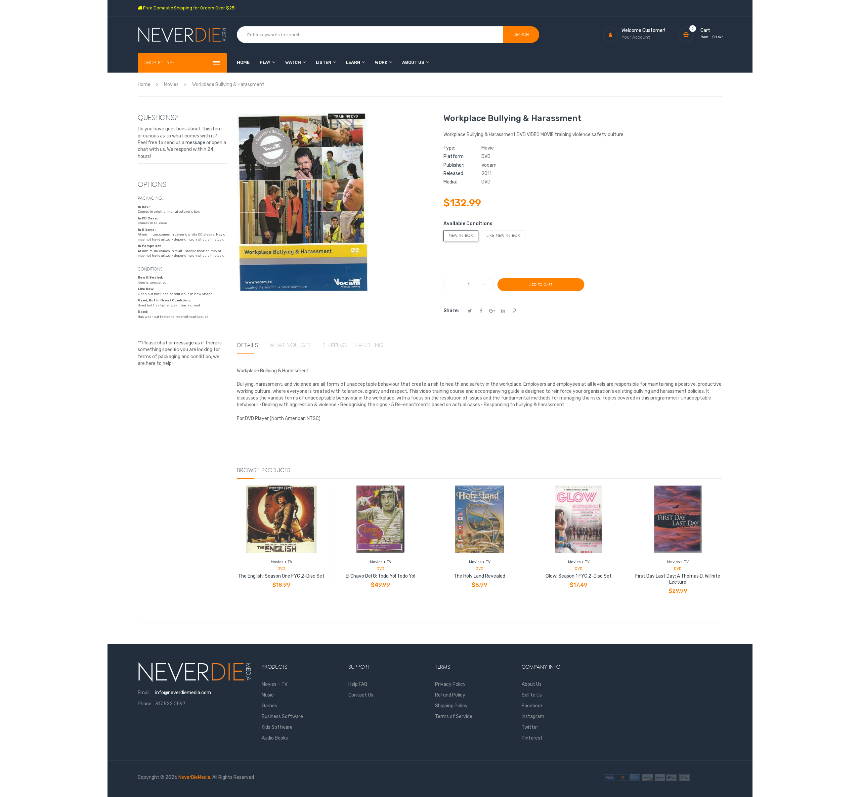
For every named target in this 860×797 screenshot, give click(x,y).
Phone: (145, 704)
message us (187, 343)
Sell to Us (532, 695)
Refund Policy (450, 695)
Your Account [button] (635, 37)
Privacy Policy (450, 684)
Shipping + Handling (353, 345)
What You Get (290, 345)
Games (269, 706)
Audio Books (275, 738)
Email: (144, 693)
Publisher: (453, 165)
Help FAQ (357, 684)
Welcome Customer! (643, 30)
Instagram (533, 716)
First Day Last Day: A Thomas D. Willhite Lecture (677, 579)
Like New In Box (503, 235)
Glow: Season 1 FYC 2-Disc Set (579, 576)
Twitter (530, 727)
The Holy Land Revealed (479, 576)
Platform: (454, 156)
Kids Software (277, 727)
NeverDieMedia (194, 777)
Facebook (532, 706)
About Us (532, 684)
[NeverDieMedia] (182, 34)
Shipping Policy (451, 706)
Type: (449, 148)
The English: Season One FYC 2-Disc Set (281, 576)
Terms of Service (453, 716)
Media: (450, 182)
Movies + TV (281, 562)
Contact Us (360, 695)
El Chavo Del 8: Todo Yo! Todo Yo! (380, 576)
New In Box (461, 235)
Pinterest (532, 738)
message (195, 142)
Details (247, 345)
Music (268, 695)
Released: (453, 173)
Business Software (282, 716)
